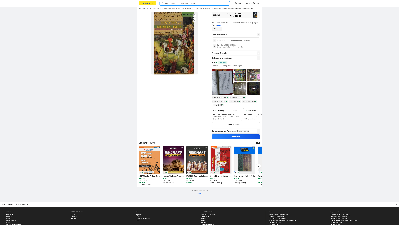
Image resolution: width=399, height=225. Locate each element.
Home (141, 8)
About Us (9, 216)
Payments (139, 215)
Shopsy (73, 218)
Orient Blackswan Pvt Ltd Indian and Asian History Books (215, 8)
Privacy (203, 220)
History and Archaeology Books (161, 8)
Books (146, 8)
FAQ (137, 220)
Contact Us (9, 215)
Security (203, 218)
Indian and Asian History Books (183, 8)
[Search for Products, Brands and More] (162, 3)
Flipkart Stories (11, 220)
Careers (8, 218)
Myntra (73, 215)
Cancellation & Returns (143, 218)
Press (8, 222)
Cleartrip (74, 216)
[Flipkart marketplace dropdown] (146, 3)
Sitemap (203, 222)
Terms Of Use (205, 216)
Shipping (138, 216)
